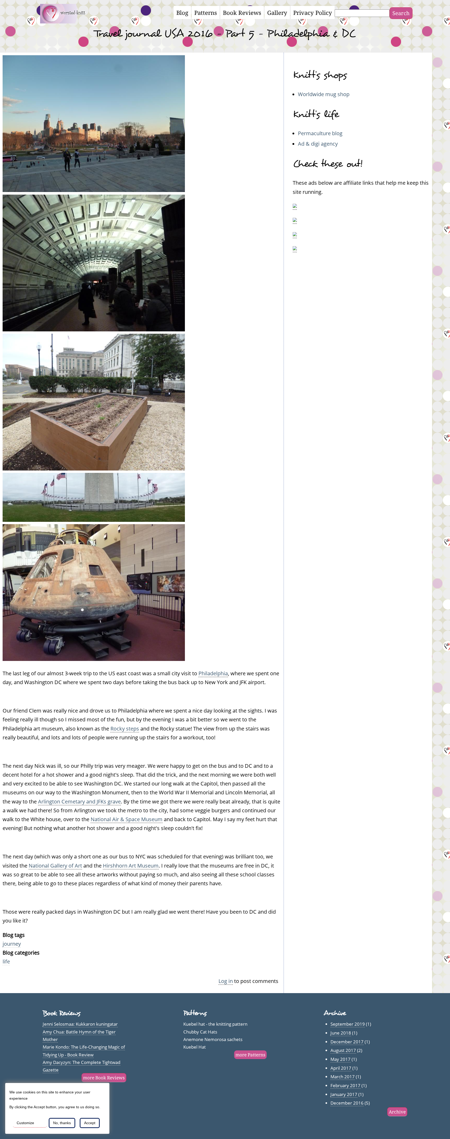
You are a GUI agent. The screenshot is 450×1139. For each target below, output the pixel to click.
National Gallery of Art (55, 865)
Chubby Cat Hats (200, 1032)
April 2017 (340, 1068)
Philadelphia (213, 673)
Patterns (205, 12)
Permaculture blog (320, 133)
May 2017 (340, 1059)
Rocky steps (124, 728)
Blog (182, 12)
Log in (225, 981)
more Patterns (250, 1055)
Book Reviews (242, 12)
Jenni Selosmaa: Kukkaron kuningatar (80, 1024)
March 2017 (342, 1077)
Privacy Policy (312, 12)
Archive (397, 1112)
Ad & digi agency (318, 143)
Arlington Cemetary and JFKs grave (79, 801)
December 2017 (347, 1042)
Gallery (277, 12)
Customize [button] (25, 1123)
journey (12, 943)
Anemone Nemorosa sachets (212, 1039)
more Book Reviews (104, 1078)
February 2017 (345, 1085)
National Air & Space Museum (126, 819)
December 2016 (347, 1103)
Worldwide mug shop (323, 94)
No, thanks (62, 1123)
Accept (89, 1123)
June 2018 (340, 1033)
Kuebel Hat (194, 1047)
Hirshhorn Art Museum (131, 865)
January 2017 (343, 1094)
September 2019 (347, 1024)
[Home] (65, 21)
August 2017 (343, 1050)
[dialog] (57, 1108)
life (6, 961)
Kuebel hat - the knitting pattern (215, 1024)
